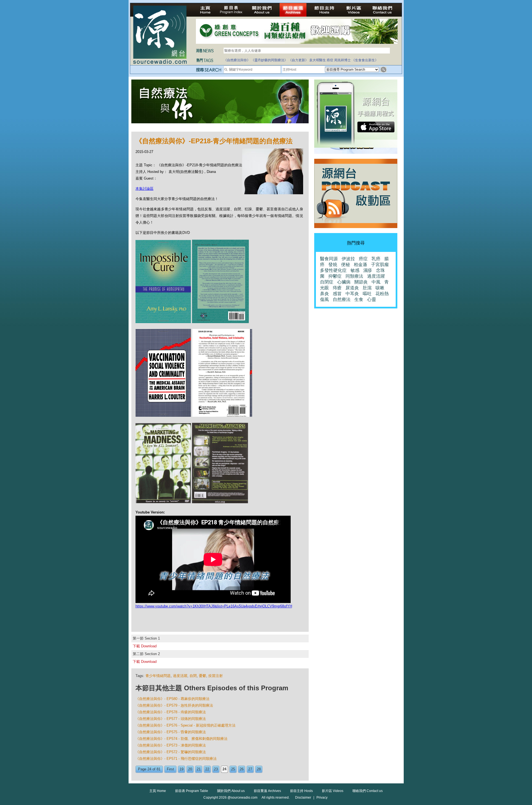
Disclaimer (303, 797)
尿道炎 (352, 287)
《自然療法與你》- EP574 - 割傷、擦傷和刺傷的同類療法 (181, 739)
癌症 (330, 60)
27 (250, 769)
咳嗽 (379, 287)
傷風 (324, 299)
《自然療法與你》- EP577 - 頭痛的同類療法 (170, 719)
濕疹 (367, 270)
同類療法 (354, 276)
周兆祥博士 (342, 60)
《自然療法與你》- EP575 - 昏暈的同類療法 (170, 732)
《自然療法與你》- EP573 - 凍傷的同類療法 (170, 745)
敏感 (355, 270)
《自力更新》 (298, 60)
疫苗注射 (215, 676)
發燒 (332, 264)
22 (207, 769)
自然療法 (342, 299)
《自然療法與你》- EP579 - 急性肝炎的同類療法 (174, 705)
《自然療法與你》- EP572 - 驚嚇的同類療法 (170, 752)
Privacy (322, 797)
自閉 (193, 676)
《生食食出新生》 (365, 60)
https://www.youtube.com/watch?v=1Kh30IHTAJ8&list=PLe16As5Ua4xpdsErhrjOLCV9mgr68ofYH (213, 606)
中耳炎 (352, 293)
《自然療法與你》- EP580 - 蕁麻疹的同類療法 (172, 699)
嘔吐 (367, 293)
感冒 (337, 293)
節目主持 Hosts (301, 791)
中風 (376, 282)
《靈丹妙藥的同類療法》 (269, 60)
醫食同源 (329, 258)
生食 (358, 299)
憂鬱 (202, 676)
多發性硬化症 (333, 270)
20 (190, 769)
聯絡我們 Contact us (367, 791)
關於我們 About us (231, 791)
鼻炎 (324, 293)
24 (224, 769)
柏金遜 (360, 264)
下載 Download (145, 646)
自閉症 (326, 282)
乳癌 (376, 258)
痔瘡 (337, 287)
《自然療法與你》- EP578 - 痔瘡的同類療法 (170, 712)
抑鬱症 (335, 276)
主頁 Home (157, 791)
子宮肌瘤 (380, 264)
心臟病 (344, 282)
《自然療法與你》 (237, 60)
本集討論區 (144, 188)
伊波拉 (348, 258)
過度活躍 (180, 676)
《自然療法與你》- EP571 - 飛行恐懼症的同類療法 (176, 759)
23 (216, 769)
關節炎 (361, 282)
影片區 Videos (332, 791)
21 (199, 769)
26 (242, 769)
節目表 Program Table (191, 791)
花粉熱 (382, 293)
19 (181, 769)
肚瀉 (367, 287)
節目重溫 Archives (267, 791)
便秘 (345, 264)
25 (233, 769)
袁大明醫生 (317, 60)
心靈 (371, 299)
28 (259, 769)
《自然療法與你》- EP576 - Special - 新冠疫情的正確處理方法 (185, 725)
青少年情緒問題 (158, 676)
